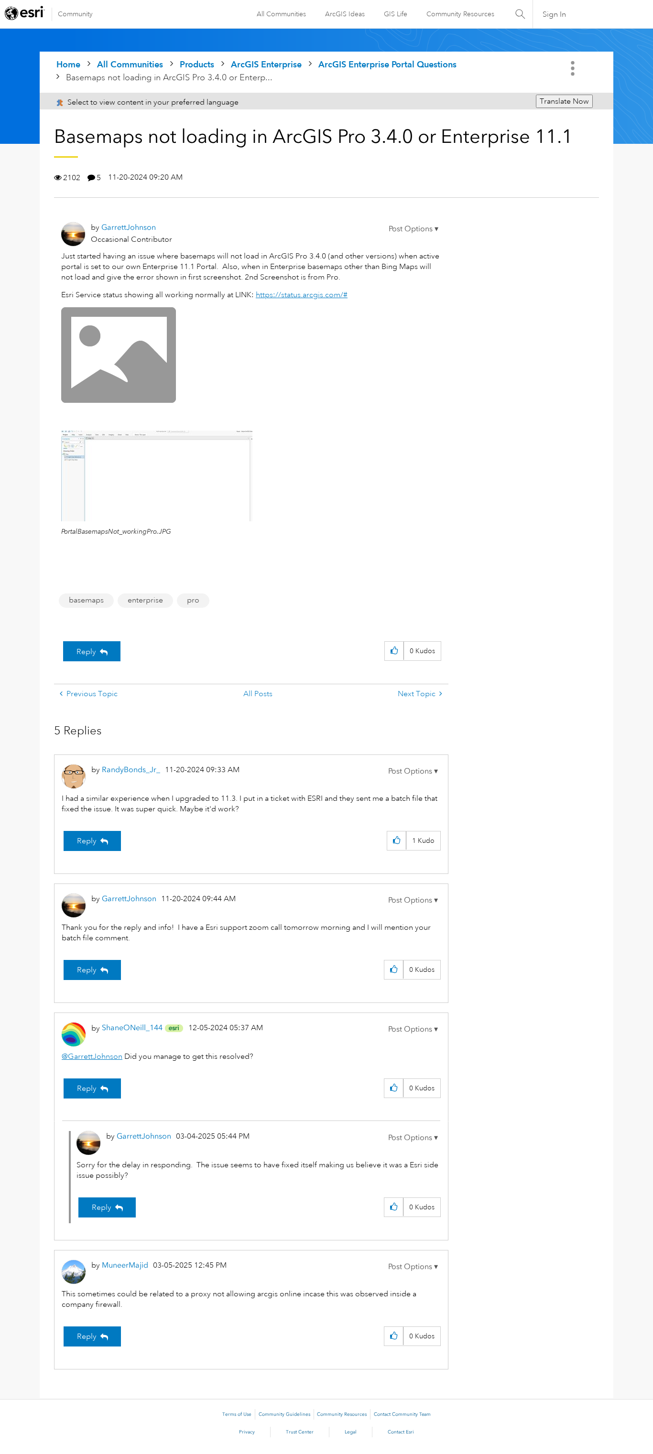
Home (68, 64)
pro (193, 600)
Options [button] (574, 68)
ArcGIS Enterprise (266, 64)
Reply (86, 652)
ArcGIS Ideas (345, 14)
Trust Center (300, 1432)
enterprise (145, 600)
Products (197, 64)
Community (75, 14)
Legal (351, 1432)
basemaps (86, 600)
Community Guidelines (284, 1414)
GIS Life (395, 14)
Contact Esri (401, 1432)
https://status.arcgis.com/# (302, 295)
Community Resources (460, 14)
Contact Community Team (402, 1414)
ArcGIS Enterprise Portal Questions (387, 64)
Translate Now (564, 101)
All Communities (281, 14)
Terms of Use (236, 1414)
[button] (413, 229)
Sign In (554, 14)
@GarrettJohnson (92, 1056)
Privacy (247, 1432)
